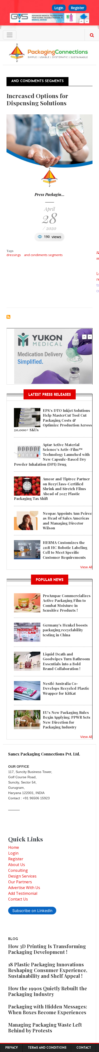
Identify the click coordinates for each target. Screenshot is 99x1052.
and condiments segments (43, 255)
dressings (13, 255)
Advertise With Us (24, 887)
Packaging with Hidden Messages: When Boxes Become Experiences (47, 1009)
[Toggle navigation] (9, 35)
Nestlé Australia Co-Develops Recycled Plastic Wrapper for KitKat (66, 688)
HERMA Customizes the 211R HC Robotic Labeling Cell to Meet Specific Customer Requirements (65, 550)
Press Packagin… (49, 194)
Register (77, 8)
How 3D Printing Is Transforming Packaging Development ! (47, 949)
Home (13, 847)
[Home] (49, 52)
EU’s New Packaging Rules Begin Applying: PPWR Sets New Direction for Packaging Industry (66, 719)
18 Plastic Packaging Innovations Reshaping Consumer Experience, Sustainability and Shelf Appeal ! (47, 970)
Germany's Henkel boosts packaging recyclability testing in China (65, 630)
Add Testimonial (22, 893)
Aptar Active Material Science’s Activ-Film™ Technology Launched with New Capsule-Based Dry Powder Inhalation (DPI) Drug (52, 454)
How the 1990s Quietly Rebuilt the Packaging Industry (47, 991)
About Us (16, 864)
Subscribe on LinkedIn (32, 910)
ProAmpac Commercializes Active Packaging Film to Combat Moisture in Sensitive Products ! (67, 603)
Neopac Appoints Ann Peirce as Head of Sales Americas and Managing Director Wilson (67, 520)
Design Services (22, 876)
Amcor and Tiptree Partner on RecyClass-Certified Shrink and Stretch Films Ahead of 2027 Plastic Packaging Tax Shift (52, 488)
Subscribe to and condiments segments (8, 317)
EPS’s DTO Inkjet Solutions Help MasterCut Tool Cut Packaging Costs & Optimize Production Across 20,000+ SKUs (53, 420)
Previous (81, 21)
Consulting (18, 870)
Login (58, 8)
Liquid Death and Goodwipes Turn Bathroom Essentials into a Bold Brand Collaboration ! (66, 661)
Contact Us (18, 899)
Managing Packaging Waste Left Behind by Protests (45, 1027)
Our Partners (20, 881)
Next (87, 21)
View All (86, 567)
